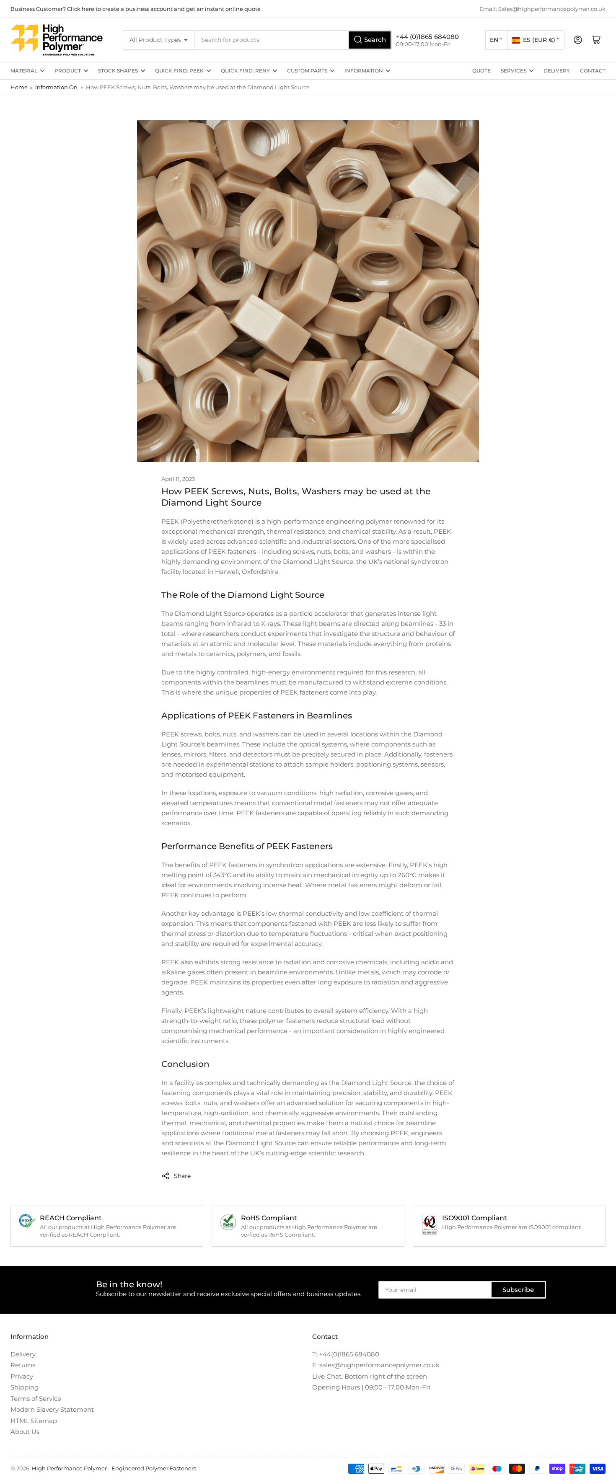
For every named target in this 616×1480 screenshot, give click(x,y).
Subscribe (518, 1290)
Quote (481, 70)
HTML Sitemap (33, 1421)
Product (67, 70)
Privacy (21, 1376)
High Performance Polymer (69, 1468)
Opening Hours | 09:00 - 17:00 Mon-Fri (371, 1387)
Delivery (557, 70)
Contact (593, 70)
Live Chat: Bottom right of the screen (369, 1376)
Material (23, 70)
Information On (56, 87)
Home (19, 87)
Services (513, 70)
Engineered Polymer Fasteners (153, 1468)
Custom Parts (307, 70)
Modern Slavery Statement (52, 1409)
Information (363, 70)
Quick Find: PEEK (179, 70)
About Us (24, 1432)
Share (182, 1176)
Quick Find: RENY (245, 70)
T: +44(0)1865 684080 (345, 1354)
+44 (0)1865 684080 (427, 37)
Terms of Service (35, 1399)
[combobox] (293, 40)
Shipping (24, 1387)
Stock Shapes (118, 70)
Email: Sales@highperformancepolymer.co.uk (542, 8)
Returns (22, 1365)
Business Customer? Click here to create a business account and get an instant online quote (135, 8)
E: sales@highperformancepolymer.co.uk (376, 1365)
